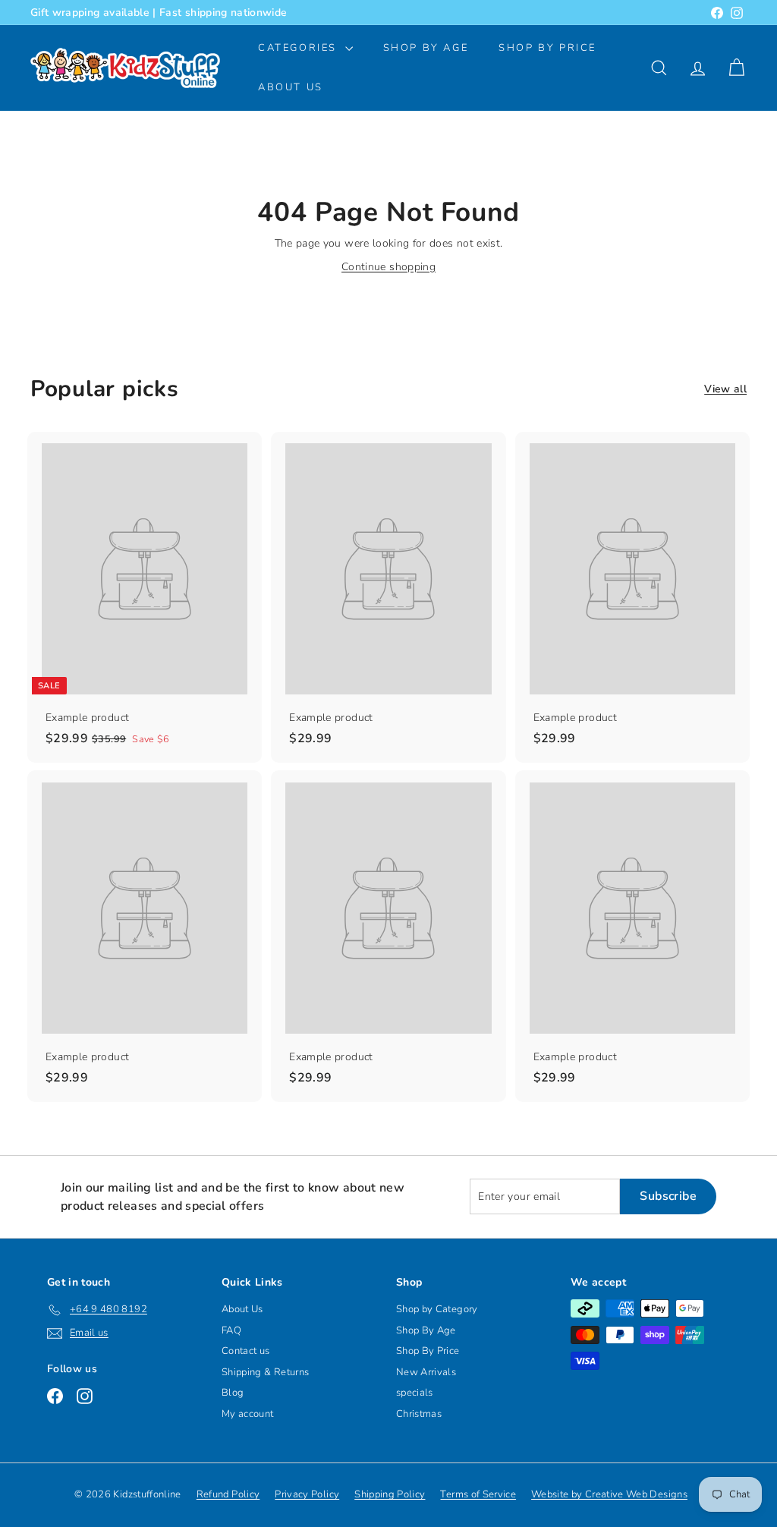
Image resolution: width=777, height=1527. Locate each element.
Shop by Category (437, 1309)
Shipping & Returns (265, 1372)
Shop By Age (426, 1330)
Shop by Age (426, 48)
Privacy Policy (307, 1494)
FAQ (231, 1330)
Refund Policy (228, 1494)
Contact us (246, 1351)
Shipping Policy (389, 1494)
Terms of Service (478, 1494)
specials (414, 1392)
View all (725, 389)
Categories (299, 48)
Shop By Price (547, 48)
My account (248, 1414)
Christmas (419, 1414)
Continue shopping (388, 267)
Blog (233, 1392)
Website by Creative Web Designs (609, 1494)
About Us (290, 87)
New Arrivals (426, 1372)
